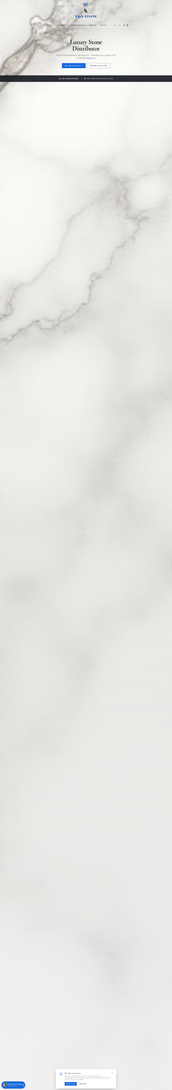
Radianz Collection (98, 65)
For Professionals (77, 25)
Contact (103, 25)
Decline (82, 1084)
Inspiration (61, 25)
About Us (92, 25)
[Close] (112, 1073)
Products (48, 25)
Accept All (70, 1084)
